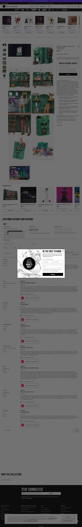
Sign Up (53, 274)
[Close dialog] (63, 251)
